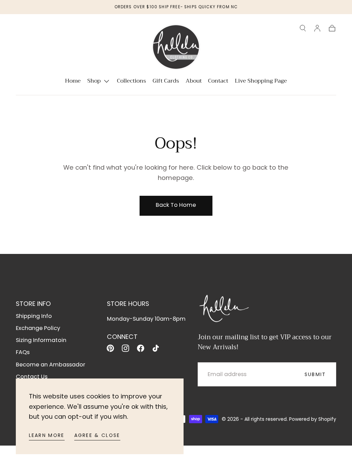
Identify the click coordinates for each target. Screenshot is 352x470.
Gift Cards (166, 82)
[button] (303, 28)
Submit (315, 374)
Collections (131, 82)
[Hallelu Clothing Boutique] (224, 307)
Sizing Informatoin (41, 340)
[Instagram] (125, 348)
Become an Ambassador (50, 364)
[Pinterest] (110, 348)
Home (73, 82)
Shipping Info (34, 316)
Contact (218, 82)
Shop (94, 82)
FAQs (23, 352)
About (194, 82)
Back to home (176, 205)
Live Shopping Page (261, 82)
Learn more (47, 435)
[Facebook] (140, 348)
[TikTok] (155, 348)
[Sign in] (317, 28)
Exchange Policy (38, 328)
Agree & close (97, 435)
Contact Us (31, 377)
